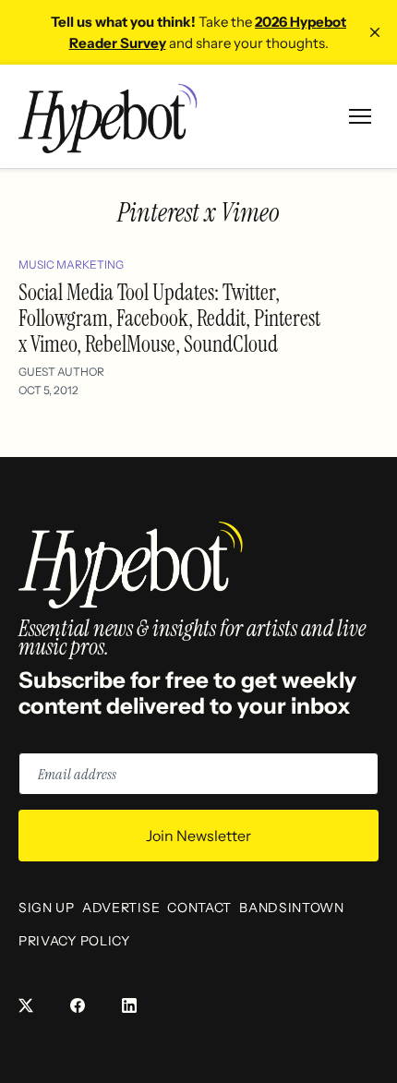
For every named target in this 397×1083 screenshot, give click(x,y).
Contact (199, 907)
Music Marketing (71, 264)
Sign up (46, 907)
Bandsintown (291, 907)
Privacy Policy (74, 941)
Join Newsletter (198, 835)
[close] (375, 32)
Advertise (121, 907)
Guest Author (61, 372)
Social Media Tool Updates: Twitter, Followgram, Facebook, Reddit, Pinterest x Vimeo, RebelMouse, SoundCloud (169, 318)
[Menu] (360, 116)
